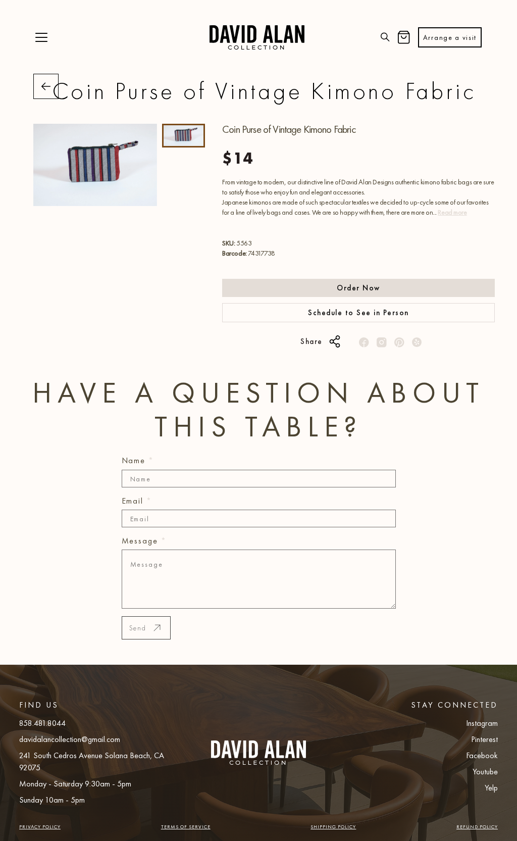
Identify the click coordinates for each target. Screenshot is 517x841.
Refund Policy (477, 826)
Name (138, 460)
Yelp (491, 787)
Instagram (482, 723)
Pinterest (484, 739)
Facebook (482, 755)
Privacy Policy (40, 826)
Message (144, 540)
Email (137, 501)
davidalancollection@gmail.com (69, 739)
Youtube (485, 771)
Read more (452, 212)
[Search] (385, 37)
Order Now (358, 288)
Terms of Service (186, 826)
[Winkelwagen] (404, 37)
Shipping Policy (333, 826)
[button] (41, 37)
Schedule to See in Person (358, 313)
